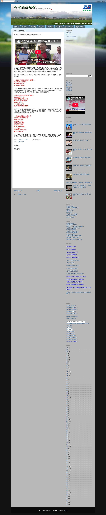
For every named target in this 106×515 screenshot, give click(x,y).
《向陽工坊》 (70, 326)
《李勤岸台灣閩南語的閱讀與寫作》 (78, 324)
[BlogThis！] (35, 139)
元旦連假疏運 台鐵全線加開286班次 (82, 157)
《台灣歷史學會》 (70, 234)
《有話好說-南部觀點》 (72, 215)
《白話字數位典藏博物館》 (73, 260)
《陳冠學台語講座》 (72, 307)
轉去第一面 (25, 27)
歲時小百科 (69, 87)
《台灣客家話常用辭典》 (72, 271)
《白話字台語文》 (71, 262)
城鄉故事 (33, 27)
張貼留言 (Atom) (22, 194)
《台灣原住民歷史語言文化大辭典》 (75, 274)
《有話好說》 (69, 212)
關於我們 (16, 27)
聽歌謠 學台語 (80, 27)
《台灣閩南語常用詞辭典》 (73, 265)
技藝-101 (41, 27)
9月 (67, 354)
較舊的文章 (58, 191)
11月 (67, 350)
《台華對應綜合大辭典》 (72, 268)
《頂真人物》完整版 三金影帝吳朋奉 (82, 165)
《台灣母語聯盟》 (70, 223)
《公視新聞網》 (70, 206)
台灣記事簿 (50, 27)
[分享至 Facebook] (38, 139)
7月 (67, 358)
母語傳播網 (69, 90)
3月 (67, 365)
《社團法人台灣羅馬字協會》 (73, 228)
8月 (67, 356)
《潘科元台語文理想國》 (72, 316)
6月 (67, 359)
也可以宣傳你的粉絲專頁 (71, 36)
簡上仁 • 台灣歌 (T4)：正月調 (80, 140)
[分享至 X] (37, 139)
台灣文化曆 (21, 141)
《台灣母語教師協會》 (72, 238)
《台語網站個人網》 (72, 339)
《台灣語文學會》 (71, 335)
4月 (67, 363)
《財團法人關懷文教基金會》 (74, 239)
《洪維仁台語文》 (71, 305)
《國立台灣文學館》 (71, 229)
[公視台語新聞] (66, 34)
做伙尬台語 (59, 27)
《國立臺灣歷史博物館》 (72, 232)
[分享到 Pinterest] (40, 139)
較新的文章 (18, 191)
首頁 (38, 191)
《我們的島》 (69, 209)
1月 (67, 369)
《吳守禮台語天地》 (72, 313)
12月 (67, 348)
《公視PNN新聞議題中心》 (73, 207)
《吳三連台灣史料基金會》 (73, 231)
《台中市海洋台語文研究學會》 (74, 235)
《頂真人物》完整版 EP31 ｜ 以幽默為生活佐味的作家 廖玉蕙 (82, 186)
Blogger (66, 510)
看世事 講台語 (69, 27)
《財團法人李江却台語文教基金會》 (75, 226)
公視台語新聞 (68, 32)
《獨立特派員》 (70, 211)
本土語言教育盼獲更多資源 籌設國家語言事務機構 (79, 182)
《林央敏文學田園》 (72, 309)
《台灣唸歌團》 (70, 333)
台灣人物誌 (69, 85)
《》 (69, 328)
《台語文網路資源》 (72, 337)
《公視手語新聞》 (70, 217)
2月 (67, 367)
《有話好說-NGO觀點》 (72, 214)
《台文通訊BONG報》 (71, 225)
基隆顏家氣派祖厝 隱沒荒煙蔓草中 (81, 174)
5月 (67, 361)
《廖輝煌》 (71, 311)
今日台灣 (68, 82)
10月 (67, 352)
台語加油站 (69, 89)
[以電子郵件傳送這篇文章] (33, 139)
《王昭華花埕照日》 (71, 318)
